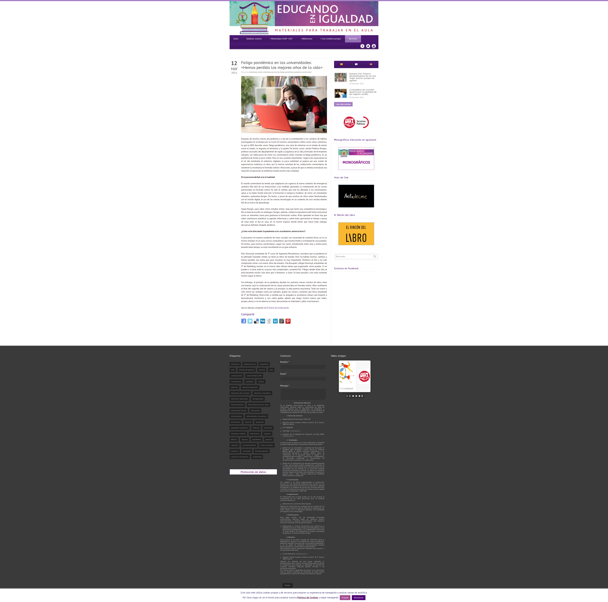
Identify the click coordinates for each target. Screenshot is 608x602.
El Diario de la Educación (278, 307)
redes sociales (266, 445)
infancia (256, 428)
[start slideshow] (346, 396)
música (244, 439)
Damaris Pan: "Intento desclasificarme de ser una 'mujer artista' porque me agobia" (362, 77)
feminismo (235, 422)
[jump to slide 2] (353, 396)
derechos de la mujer (240, 393)
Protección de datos (253, 472)
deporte (234, 387)
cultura (261, 381)
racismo (234, 445)
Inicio (236, 39)
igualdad (259, 422)
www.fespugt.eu (295, 431)
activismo (235, 364)
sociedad (247, 451)
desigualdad (257, 399)
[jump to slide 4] (359, 396)
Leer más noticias (343, 104)
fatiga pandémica (287, 72)
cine (271, 370)
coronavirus (236, 381)
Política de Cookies (307, 597)
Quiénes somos (254, 39)
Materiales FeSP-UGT (281, 39)
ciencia (262, 370)
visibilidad (257, 456)
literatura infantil (238, 433)
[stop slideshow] (363, 396)
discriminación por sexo (258, 404)
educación (255, 410)
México (234, 439)
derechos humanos (262, 393)
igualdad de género (239, 428)
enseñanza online (255, 72)
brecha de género (246, 370)
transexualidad (261, 451)
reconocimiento (249, 445)
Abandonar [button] (359, 597)
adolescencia (250, 364)
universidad (306, 72)
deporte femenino (250, 387)
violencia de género (239, 456)
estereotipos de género (256, 416)
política (269, 439)
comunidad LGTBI (254, 375)
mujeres (267, 433)
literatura (268, 428)
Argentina (264, 364)
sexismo (234, 451)
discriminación (237, 404)
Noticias (353, 39)
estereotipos (236, 416)
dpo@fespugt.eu (288, 436)
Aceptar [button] (345, 597)
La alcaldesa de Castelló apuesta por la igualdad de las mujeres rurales (363, 92)
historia (248, 422)
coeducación (236, 375)
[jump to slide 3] (356, 396)
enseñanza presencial (271, 72)
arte (232, 370)
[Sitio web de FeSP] (356, 129)
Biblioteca (306, 39)
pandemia (298, 72)
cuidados (249, 381)
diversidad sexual (238, 410)
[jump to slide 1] (350, 396)
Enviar (288, 585)
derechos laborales (239, 399)
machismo (254, 433)
